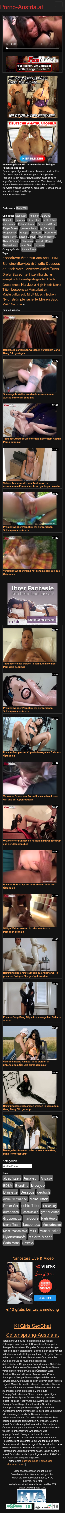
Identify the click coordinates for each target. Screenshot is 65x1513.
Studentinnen (10, 245)
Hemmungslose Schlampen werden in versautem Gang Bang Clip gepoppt (30, 1107)
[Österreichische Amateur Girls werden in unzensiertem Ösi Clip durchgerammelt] (32, 1041)
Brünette (7, 220)
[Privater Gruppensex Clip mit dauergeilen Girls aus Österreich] (32, 732)
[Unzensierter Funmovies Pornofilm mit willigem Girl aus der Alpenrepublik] (32, 820)
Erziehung (45, 274)
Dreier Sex (10, 274)
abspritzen (20, 215)
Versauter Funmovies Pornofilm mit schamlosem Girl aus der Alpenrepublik (30, 797)
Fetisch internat (26, 224)
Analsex (42, 257)
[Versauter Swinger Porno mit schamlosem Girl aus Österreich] (32, 551)
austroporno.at (30, 1460)
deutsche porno (16, 1464)
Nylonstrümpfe (10, 241)
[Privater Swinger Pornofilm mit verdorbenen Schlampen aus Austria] (32, 507)
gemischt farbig (29, 228)
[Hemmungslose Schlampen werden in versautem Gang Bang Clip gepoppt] (32, 1086)
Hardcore (37, 232)
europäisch (9, 224)
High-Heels (50, 232)
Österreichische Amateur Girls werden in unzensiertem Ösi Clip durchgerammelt (26, 1063)
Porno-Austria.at (21, 6)
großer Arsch (47, 228)
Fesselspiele (27, 279)
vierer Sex (25, 245)
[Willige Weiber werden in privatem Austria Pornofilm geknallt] (32, 909)
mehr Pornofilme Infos (14, 194)
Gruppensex (9, 232)
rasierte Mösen (44, 241)
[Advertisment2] (32, 142)
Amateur (34, 215)
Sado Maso (11, 1242)
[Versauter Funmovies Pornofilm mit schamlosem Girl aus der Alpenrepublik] (32, 776)
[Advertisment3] (32, 604)
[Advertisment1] (32, 97)
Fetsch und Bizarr (47, 224)
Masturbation (38, 289)
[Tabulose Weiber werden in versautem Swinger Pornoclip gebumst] (32, 643)
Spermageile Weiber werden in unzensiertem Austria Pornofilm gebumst (28, 395)
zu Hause (39, 245)
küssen (23, 236)
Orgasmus (27, 241)
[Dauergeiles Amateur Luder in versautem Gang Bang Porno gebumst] (32, 1130)
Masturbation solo (14, 294)
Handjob (24, 232)
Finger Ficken (10, 228)
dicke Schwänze (28, 268)
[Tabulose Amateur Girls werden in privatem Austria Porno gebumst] (32, 418)
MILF (33, 236)
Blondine (9, 263)
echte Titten (50, 220)
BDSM (53, 257)
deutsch (8, 268)
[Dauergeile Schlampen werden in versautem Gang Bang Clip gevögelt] (32, 330)
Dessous (20, 220)
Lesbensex (19, 289)
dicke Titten (34, 220)
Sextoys (16, 304)
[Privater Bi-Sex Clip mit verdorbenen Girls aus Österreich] (32, 865)
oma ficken (46, 1460)
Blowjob (46, 215)
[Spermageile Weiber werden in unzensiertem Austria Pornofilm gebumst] (32, 374)
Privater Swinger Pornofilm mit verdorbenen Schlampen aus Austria (28, 528)
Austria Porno (29, 249)
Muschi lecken (46, 236)
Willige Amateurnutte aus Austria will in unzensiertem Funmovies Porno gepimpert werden (31, 484)
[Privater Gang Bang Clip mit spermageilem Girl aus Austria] (32, 997)
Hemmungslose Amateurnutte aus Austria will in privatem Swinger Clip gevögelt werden (30, 974)
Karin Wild (21, 208)
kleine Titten (9, 236)
